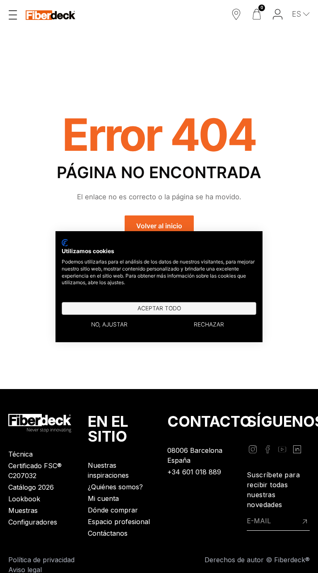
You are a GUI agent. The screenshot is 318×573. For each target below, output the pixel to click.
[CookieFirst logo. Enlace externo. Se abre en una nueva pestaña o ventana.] (65, 242)
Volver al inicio (159, 226)
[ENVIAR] (305, 521)
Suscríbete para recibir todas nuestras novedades (273, 490)
